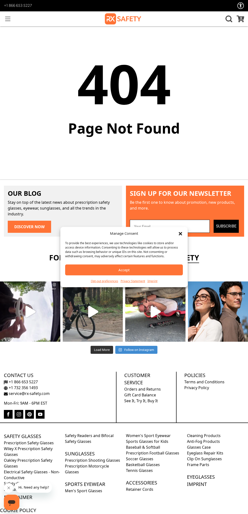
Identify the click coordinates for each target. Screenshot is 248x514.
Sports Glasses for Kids (147, 441)
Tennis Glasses (139, 470)
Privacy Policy (196, 387)
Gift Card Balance (140, 395)
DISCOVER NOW (29, 226)
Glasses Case (199, 447)
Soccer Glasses (139, 458)
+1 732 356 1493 (23, 387)
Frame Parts (198, 464)
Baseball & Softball (143, 447)
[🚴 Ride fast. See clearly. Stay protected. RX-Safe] (93, 311)
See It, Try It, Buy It (141, 400)
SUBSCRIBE (226, 226)
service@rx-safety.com (29, 393)
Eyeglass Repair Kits (205, 453)
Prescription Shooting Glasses (92, 460)
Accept (124, 269)
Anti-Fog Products (203, 441)
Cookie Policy (18, 510)
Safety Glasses (22, 436)
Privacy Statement (133, 281)
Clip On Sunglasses (204, 458)
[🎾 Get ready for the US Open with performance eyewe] (30, 311)
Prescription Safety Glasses (29, 443)
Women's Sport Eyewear (148, 435)
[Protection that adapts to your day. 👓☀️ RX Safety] (155, 311)
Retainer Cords (139, 489)
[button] (180, 233)
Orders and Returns (142, 389)
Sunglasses (80, 453)
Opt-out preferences (104, 281)
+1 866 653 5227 (18, 6)
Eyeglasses (201, 477)
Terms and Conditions (204, 382)
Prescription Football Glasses (152, 453)
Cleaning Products (204, 435)
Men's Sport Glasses (83, 490)
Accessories (141, 482)
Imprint (152, 281)
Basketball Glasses (143, 464)
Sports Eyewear (85, 484)
